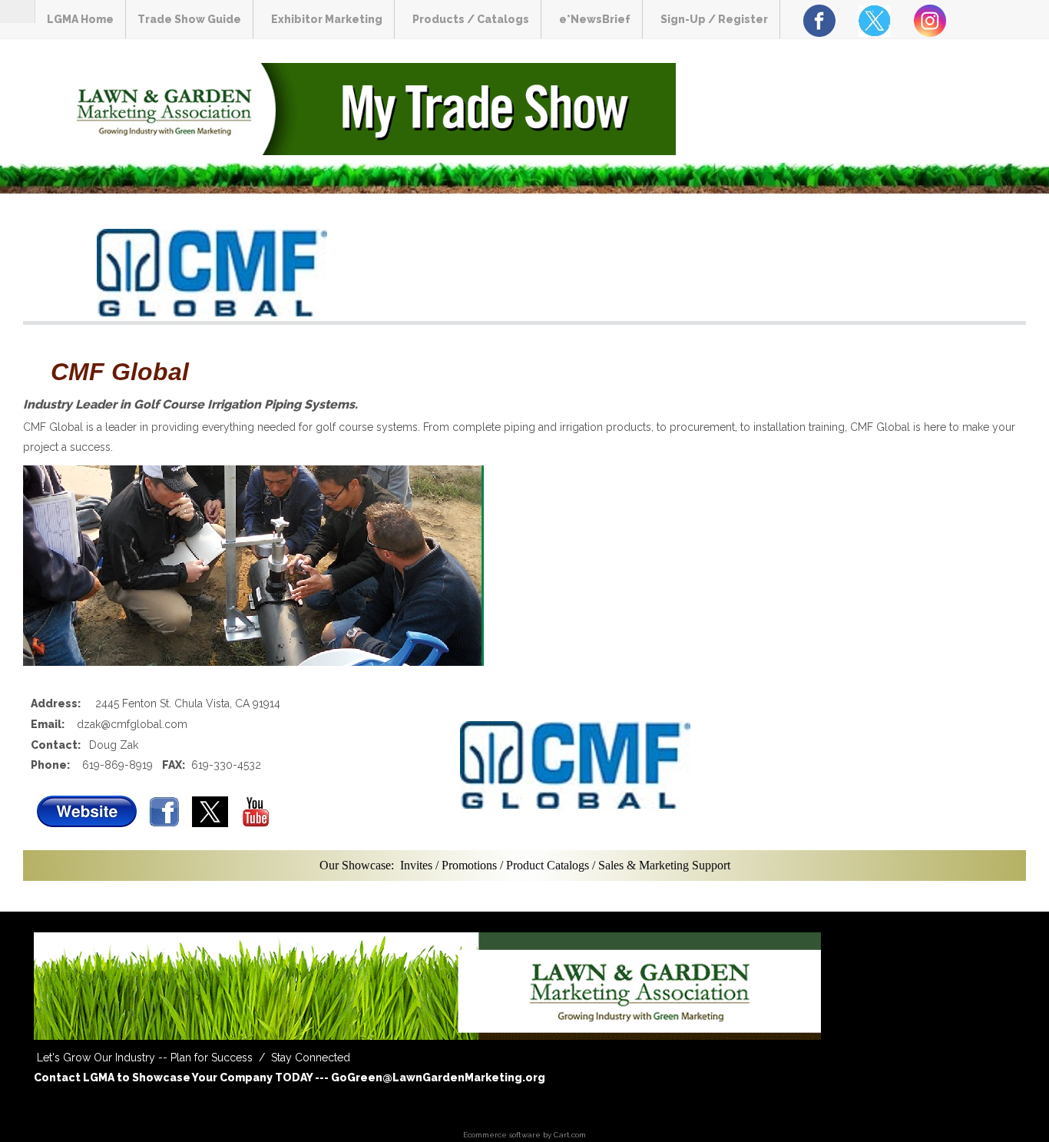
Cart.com (570, 1134)
